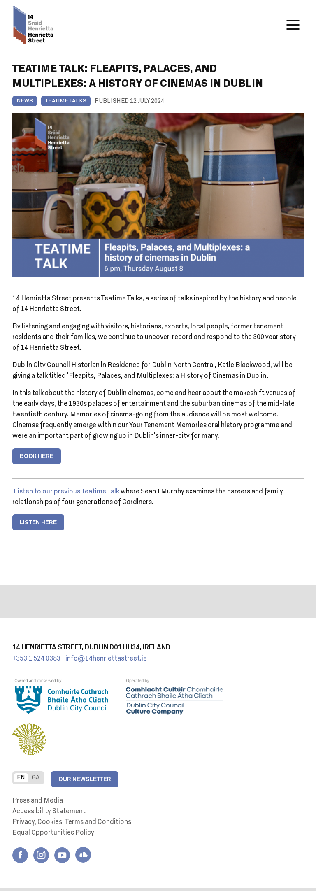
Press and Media (37, 801)
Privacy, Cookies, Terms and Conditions (71, 822)
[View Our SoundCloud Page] (83, 855)
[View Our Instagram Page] (41, 855)
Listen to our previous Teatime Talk (66, 492)
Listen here (38, 522)
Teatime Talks (65, 101)
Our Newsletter (84, 779)
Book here (36, 456)
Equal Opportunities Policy (53, 833)
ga (36, 778)
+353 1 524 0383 (36, 659)
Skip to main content (114, 35)
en (21, 778)
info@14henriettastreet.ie (106, 659)
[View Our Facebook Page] (20, 855)
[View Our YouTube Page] (62, 855)
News (24, 101)
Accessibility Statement (49, 811)
